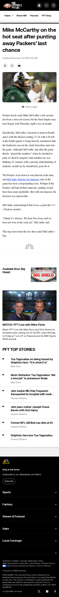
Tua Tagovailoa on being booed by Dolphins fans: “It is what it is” (32, 361)
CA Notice (30, 566)
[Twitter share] (12, 65)
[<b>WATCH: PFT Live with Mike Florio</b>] (29, 305)
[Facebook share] (5, 65)
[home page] (12, 5)
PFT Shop (46, 15)
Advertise (6, 561)
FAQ (40, 561)
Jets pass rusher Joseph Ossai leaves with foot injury (30, 408)
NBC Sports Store (10, 563)
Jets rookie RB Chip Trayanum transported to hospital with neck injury (31, 392)
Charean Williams (19, 398)
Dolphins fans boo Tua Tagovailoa (31, 435)
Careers (15, 561)
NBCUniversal (20, 571)
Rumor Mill (22, 15)
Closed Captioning (29, 561)
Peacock (34, 15)
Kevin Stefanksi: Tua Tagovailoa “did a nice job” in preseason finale (33, 377)
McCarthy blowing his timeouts (23, 179)
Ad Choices (35, 563)
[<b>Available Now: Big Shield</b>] (44, 274)
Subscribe (8, 481)
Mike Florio (16, 366)
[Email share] (19, 65)
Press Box (24, 563)
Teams (7, 15)
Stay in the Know (11, 469)
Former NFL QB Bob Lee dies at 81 (32, 423)
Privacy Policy (48, 563)
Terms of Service (44, 566)
